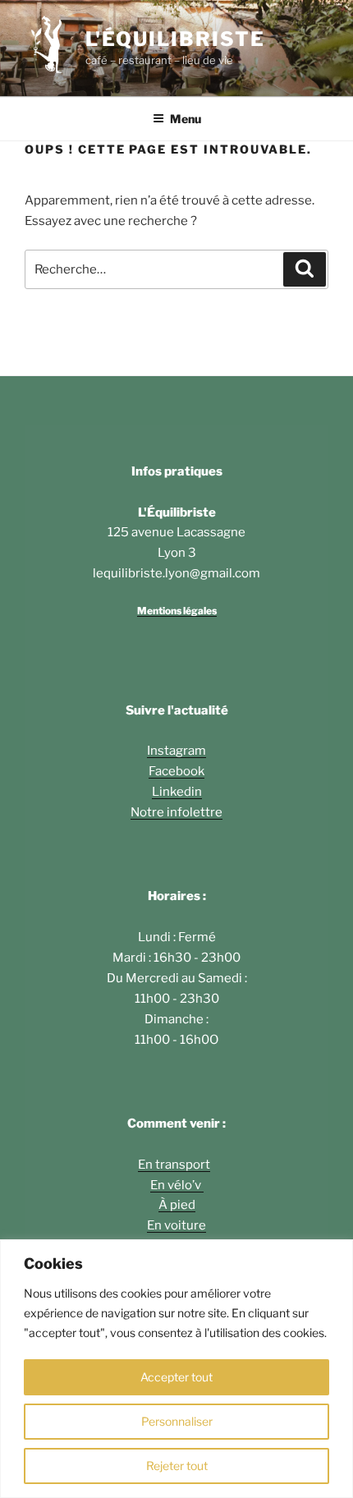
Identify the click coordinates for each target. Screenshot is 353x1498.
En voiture (176, 1225)
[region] (176, 1368)
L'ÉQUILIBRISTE (175, 39)
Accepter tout (176, 1377)
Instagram (176, 750)
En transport (174, 1164)
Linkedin (177, 791)
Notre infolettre (176, 812)
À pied (176, 1204)
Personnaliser (177, 1421)
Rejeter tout (177, 1466)
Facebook (176, 771)
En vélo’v (177, 1185)
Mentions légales (177, 610)
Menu (185, 119)
